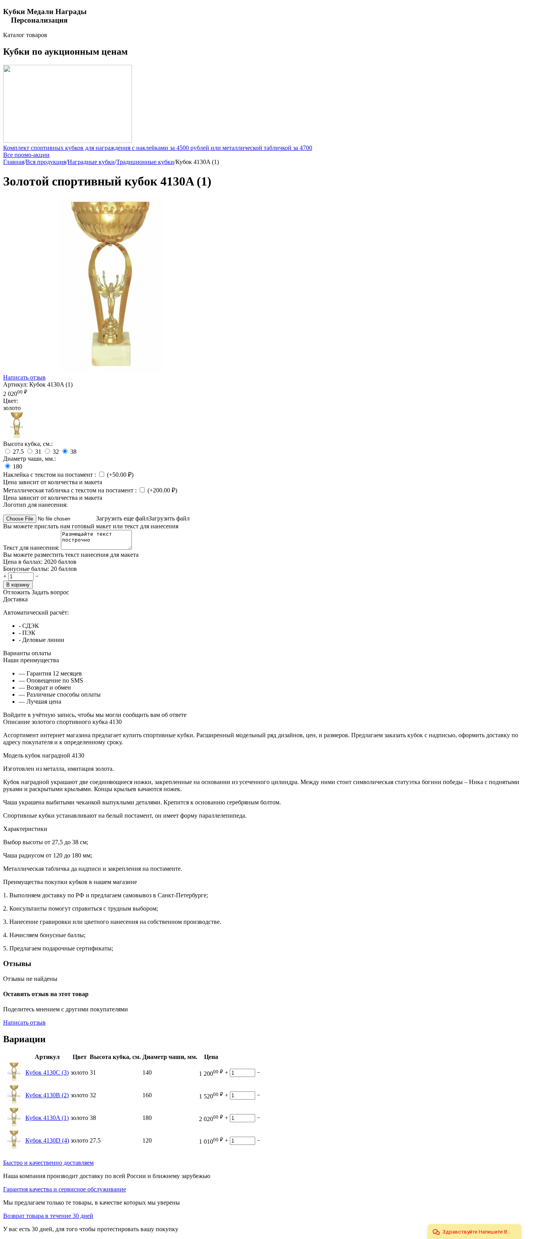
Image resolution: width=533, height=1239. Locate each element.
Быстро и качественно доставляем (48, 1162)
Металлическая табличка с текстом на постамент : (70, 490)
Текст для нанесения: (32, 547)
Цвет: (10, 401)
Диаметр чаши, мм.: (29, 458)
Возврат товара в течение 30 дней (48, 1215)
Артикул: (15, 384)
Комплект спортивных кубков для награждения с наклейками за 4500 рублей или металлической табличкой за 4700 (157, 147)
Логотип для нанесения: (35, 504)
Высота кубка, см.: (28, 443)
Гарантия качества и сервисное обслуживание (64, 1189)
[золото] (16, 436)
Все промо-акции (26, 155)
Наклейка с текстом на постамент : (50, 474)
